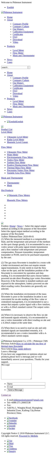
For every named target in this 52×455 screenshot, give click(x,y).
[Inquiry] (11, 451)
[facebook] (12, 418)
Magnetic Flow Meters (17, 200)
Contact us (6, 395)
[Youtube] (12, 420)
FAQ (15, 37)
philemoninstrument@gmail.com (28, 400)
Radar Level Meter (15, 139)
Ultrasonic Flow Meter (17, 152)
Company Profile (20, 24)
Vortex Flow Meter (15, 160)
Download (17, 39)
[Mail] (10, 443)
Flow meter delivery (22, 349)
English (10, 7)
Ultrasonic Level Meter (17, 137)
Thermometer (13, 183)
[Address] (12, 448)
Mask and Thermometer (24, 55)
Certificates (18, 34)
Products (11, 46)
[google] (11, 426)
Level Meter (18, 50)
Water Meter (12, 154)
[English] (11, 121)
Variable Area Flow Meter (19, 173)
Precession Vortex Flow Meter (21, 170)
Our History (18, 29)
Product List (6, 129)
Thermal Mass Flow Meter (19, 167)
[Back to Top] (10, 446)
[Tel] (9, 441)
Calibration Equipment (23, 31)
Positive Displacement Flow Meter (22, 165)
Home (10, 17)
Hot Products (7, 190)
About (10, 20)
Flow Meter (18, 53)
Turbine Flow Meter (16, 162)
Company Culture (21, 26)
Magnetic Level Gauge (17, 142)
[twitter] (11, 428)
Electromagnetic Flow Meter (20, 157)
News (9, 59)
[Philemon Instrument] (11, 12)
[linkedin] (12, 423)
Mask (9, 185)
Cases (9, 62)
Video (15, 42)
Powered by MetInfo (28, 436)
